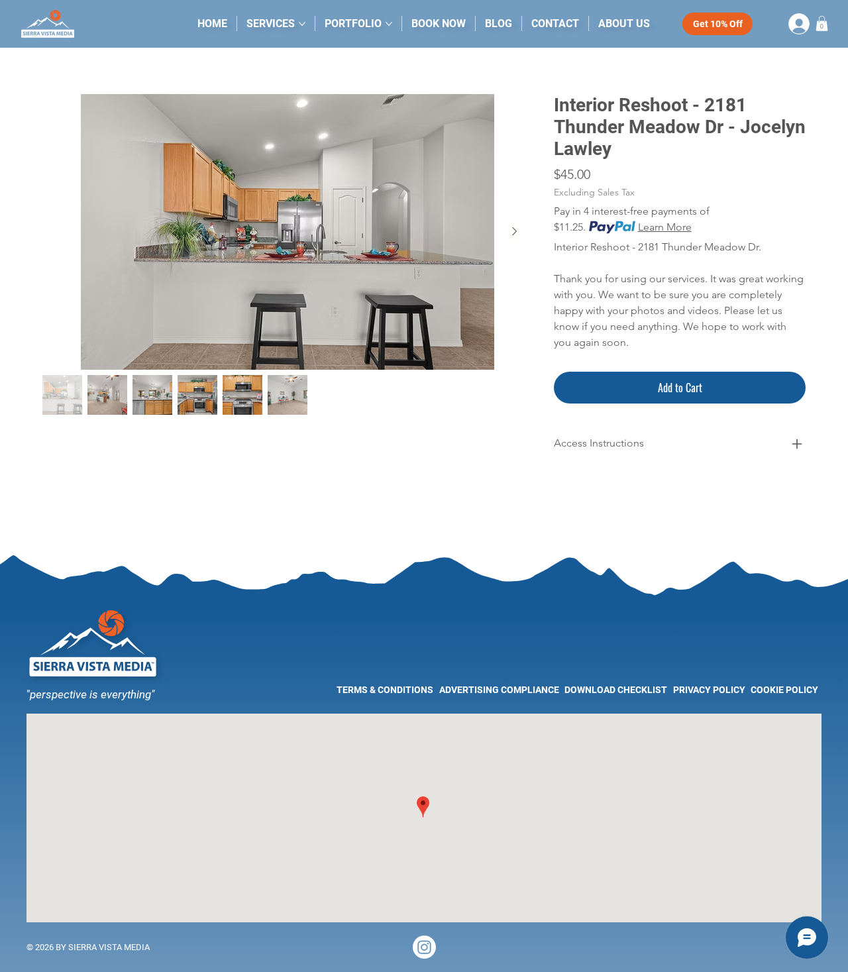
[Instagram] (424, 947)
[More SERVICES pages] (302, 24)
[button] (822, 23)
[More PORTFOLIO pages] (389, 24)
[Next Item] (514, 232)
